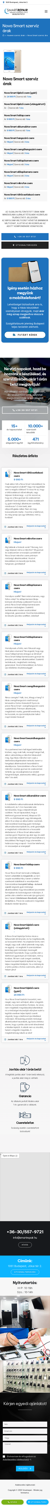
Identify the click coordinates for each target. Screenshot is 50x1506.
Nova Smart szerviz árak (38, 35)
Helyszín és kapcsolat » (36, 527)
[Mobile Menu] (46, 11)
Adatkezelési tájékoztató (16, 1459)
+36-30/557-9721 (25, 1231)
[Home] (3, 35)
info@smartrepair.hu (25, 1237)
